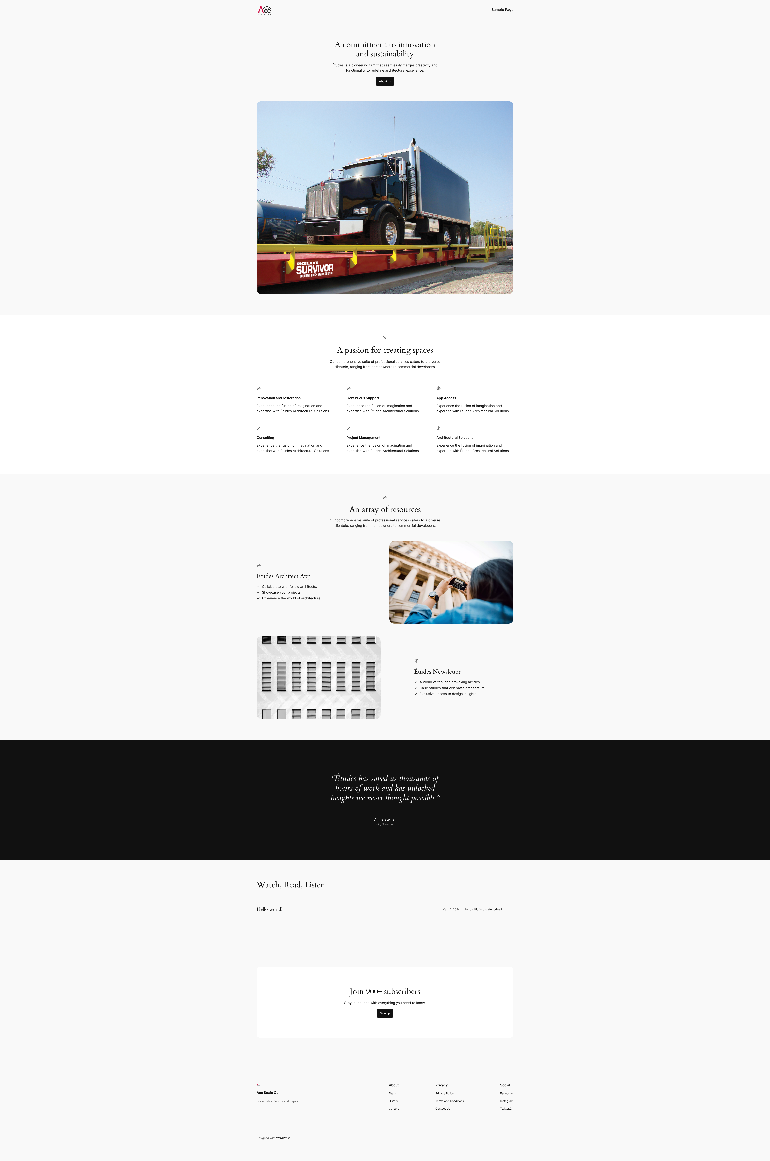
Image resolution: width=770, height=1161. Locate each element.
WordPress (283, 1138)
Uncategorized (492, 909)
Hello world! (269, 909)
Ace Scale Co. (268, 1093)
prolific (474, 909)
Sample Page (502, 10)
